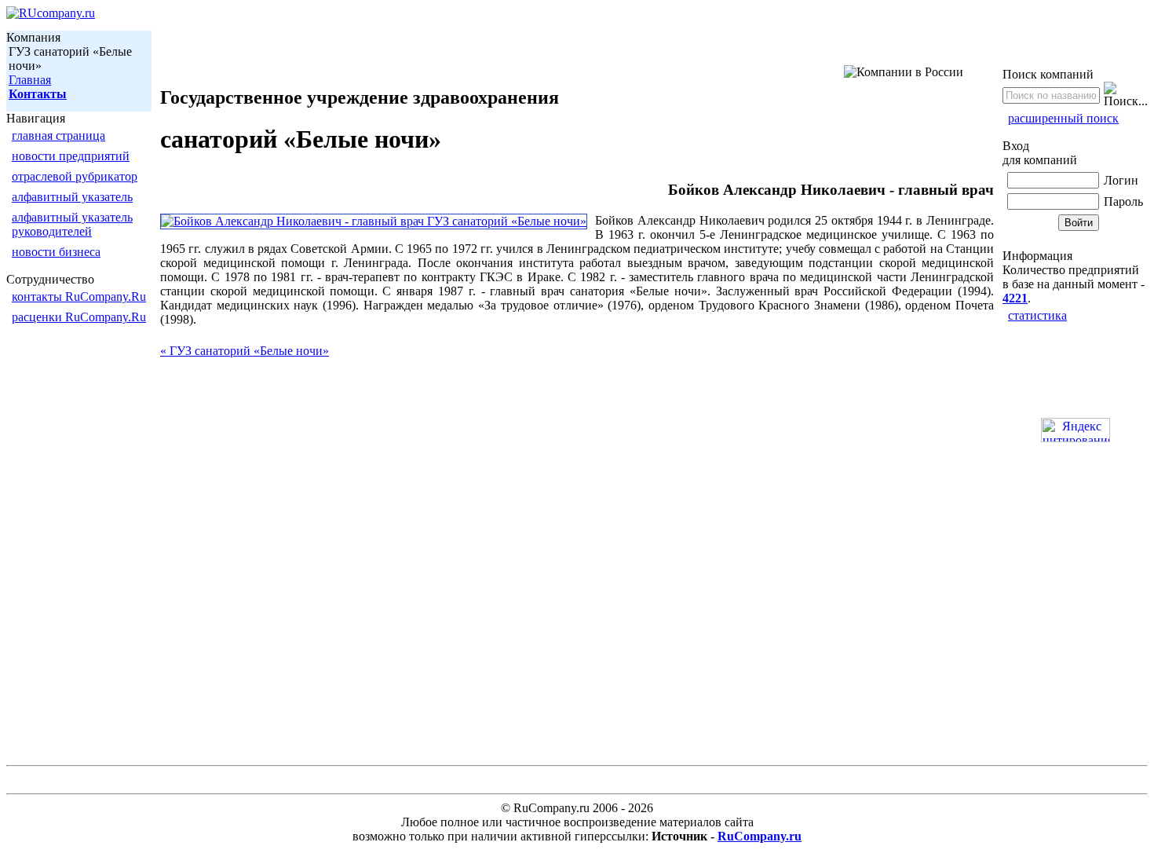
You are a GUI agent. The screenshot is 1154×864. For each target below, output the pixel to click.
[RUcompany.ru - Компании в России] (50, 13)
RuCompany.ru (760, 836)
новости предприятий (71, 156)
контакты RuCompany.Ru (79, 296)
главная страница (58, 135)
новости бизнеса (56, 251)
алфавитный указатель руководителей (72, 224)
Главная (30, 79)
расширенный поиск (1063, 118)
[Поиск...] (1126, 95)
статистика (1037, 315)
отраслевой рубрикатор (74, 176)
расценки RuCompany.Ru (79, 317)
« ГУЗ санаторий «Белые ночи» (244, 350)
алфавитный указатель (72, 196)
